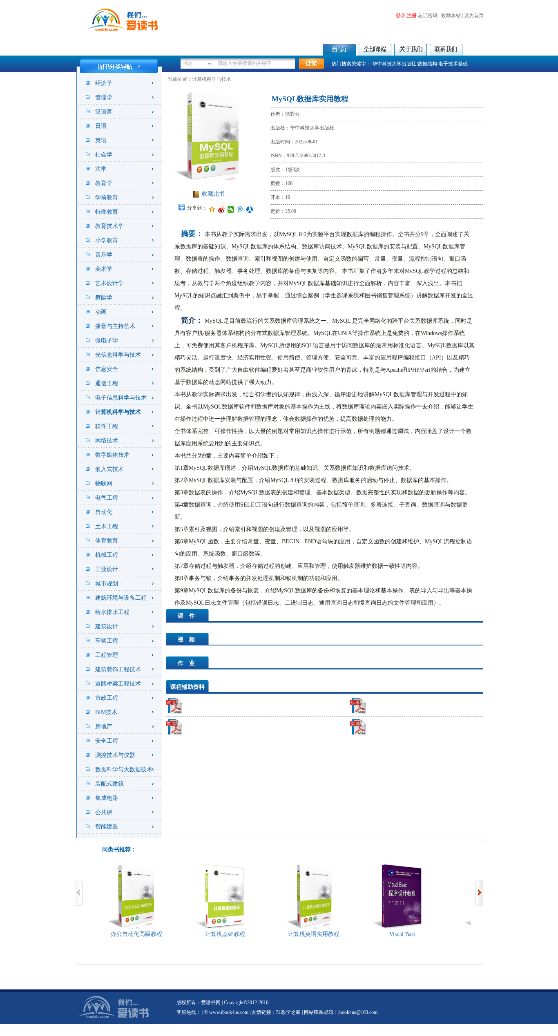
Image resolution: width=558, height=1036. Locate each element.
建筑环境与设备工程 (121, 598)
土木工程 (106, 526)
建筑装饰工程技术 (118, 669)
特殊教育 (106, 212)
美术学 (103, 269)
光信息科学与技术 (118, 355)
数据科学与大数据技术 (123, 769)
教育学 (103, 183)
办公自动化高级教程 (126, 934)
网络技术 (106, 441)
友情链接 (261, 1012)
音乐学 (103, 255)
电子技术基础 (453, 64)
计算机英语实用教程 (303, 934)
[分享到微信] (231, 209)
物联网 (103, 483)
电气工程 (106, 498)
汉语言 (103, 112)
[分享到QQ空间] (212, 209)
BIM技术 (106, 712)
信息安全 (106, 369)
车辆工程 (106, 641)
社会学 (103, 155)
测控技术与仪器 (115, 755)
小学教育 (106, 240)
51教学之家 (288, 1012)
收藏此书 (213, 194)
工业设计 (106, 569)
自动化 (103, 512)
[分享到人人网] (249, 209)
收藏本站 (451, 15)
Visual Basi (391, 934)
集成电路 (106, 798)
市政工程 (106, 698)
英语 (101, 140)
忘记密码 (427, 15)
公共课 (103, 812)
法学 (101, 169)
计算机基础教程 (214, 934)
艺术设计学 (109, 283)
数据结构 (427, 64)
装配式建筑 (109, 784)
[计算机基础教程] (214, 927)
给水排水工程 (112, 612)
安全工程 (106, 741)
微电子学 (106, 340)
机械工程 (106, 555)
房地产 (103, 726)
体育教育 (106, 541)
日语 (101, 126)
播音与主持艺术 (115, 326)
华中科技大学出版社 (394, 64)
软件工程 (106, 426)
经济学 (103, 83)
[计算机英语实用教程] (303, 927)
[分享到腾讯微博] (240, 209)
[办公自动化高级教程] (125, 927)
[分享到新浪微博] (221, 209)
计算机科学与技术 (118, 412)
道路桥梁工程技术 (118, 684)
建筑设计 (106, 626)
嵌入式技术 (109, 469)
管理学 (103, 97)
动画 (101, 312)
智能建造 (106, 827)
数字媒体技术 (112, 455)
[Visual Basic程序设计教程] (391, 927)
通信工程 (106, 383)
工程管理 (106, 655)
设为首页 (474, 15)
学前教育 (106, 197)
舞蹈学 (103, 298)
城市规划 (106, 584)
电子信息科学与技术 (121, 398)
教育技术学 (109, 226)
